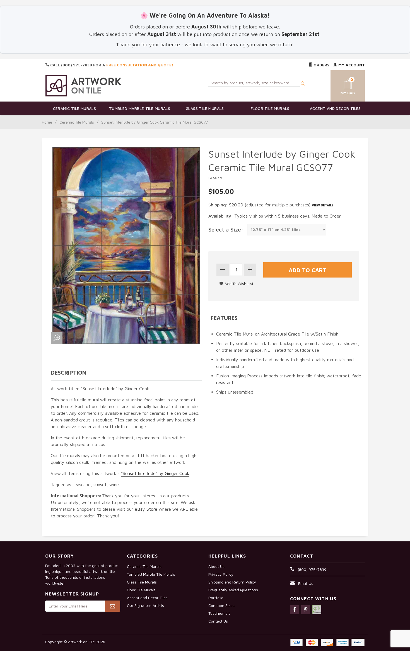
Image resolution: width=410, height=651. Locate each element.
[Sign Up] (112, 606)
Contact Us (218, 621)
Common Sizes (221, 605)
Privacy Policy (220, 574)
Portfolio (215, 597)
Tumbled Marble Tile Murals (139, 108)
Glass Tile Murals (205, 108)
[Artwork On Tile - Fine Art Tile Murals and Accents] (83, 85)
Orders (320, 64)
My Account (351, 64)
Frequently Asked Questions (233, 589)
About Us (216, 566)
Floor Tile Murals (270, 108)
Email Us (305, 583)
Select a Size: (225, 229)
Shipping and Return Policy (232, 582)
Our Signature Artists (145, 605)
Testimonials (219, 613)
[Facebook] (294, 609)
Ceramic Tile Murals (74, 108)
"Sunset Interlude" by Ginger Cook (155, 473)
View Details (322, 205)
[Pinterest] (305, 609)
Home (47, 122)
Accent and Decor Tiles (335, 108)
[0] (341, 85)
